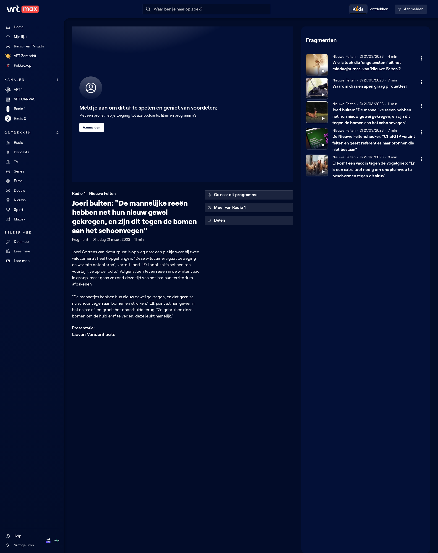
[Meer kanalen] (57, 80)
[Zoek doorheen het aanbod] (57, 133)
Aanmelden (413, 9)
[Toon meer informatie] (421, 58)
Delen (219, 220)
